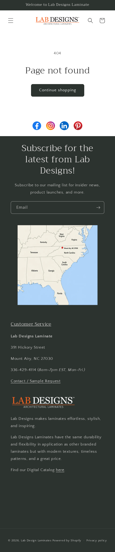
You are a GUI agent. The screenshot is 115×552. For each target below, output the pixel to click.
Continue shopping (57, 90)
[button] (11, 20)
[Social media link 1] (37, 126)
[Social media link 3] (64, 126)
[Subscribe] (98, 207)
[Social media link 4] (78, 126)
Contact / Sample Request (35, 381)
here (60, 470)
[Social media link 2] (50, 126)
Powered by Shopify (67, 540)
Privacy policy (96, 540)
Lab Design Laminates (36, 540)
